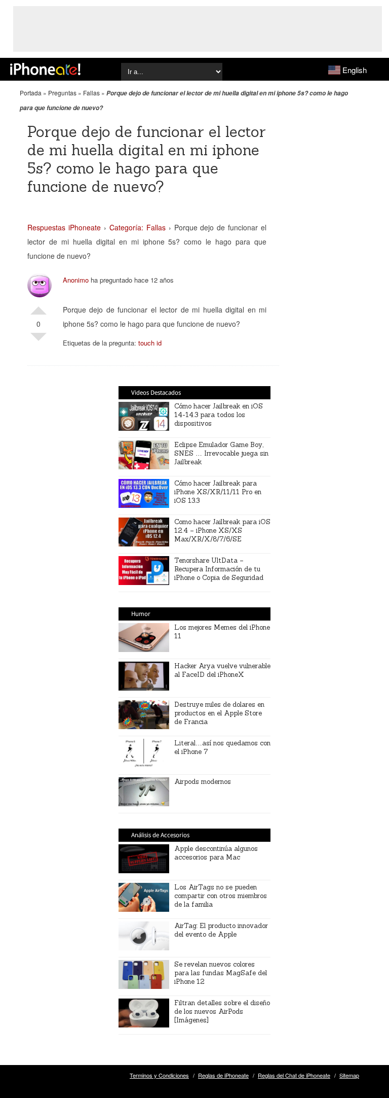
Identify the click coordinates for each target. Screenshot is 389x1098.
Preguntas (62, 92)
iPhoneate (45, 69)
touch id (150, 343)
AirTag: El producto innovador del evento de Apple (221, 930)
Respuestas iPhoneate (64, 227)
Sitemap (349, 1075)
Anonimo (76, 280)
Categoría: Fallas (137, 227)
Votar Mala (38, 341)
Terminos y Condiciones (159, 1075)
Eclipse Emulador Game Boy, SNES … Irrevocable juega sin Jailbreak (221, 453)
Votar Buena (38, 306)
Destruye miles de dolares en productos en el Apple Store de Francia (219, 713)
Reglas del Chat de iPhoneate (294, 1075)
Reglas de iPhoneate (223, 1075)
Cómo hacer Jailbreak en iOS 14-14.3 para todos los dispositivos (218, 415)
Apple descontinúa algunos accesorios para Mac (216, 853)
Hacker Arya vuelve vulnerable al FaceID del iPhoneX (222, 670)
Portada (31, 92)
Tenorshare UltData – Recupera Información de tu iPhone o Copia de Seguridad (218, 569)
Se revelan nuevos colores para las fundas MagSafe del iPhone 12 (220, 973)
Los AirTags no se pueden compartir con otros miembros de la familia (220, 896)
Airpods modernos (202, 781)
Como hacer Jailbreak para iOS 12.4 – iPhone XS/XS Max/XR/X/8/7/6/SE (222, 530)
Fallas (91, 92)
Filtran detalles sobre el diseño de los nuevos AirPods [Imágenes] (222, 1011)
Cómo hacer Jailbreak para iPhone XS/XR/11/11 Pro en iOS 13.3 (217, 492)
